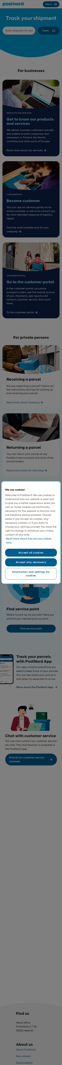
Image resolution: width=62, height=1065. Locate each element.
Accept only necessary (31, 562)
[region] (30, 532)
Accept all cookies (31, 552)
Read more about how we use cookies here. (28, 540)
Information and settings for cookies (31, 573)
